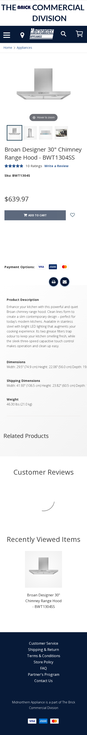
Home (7, 47)
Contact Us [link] (43, 680)
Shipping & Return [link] (43, 649)
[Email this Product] (64, 281)
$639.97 (16, 198)
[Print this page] (53, 281)
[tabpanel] (43, 581)
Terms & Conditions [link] (43, 655)
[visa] (32, 721)
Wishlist (76, 215)
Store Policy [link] (43, 662)
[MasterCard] (54, 721)
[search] (63, 33)
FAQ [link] (43, 668)
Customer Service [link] (43, 643)
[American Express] (43, 721)
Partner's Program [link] (43, 674)
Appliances (24, 47)
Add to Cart (37, 215)
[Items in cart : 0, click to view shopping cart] (79, 39)
